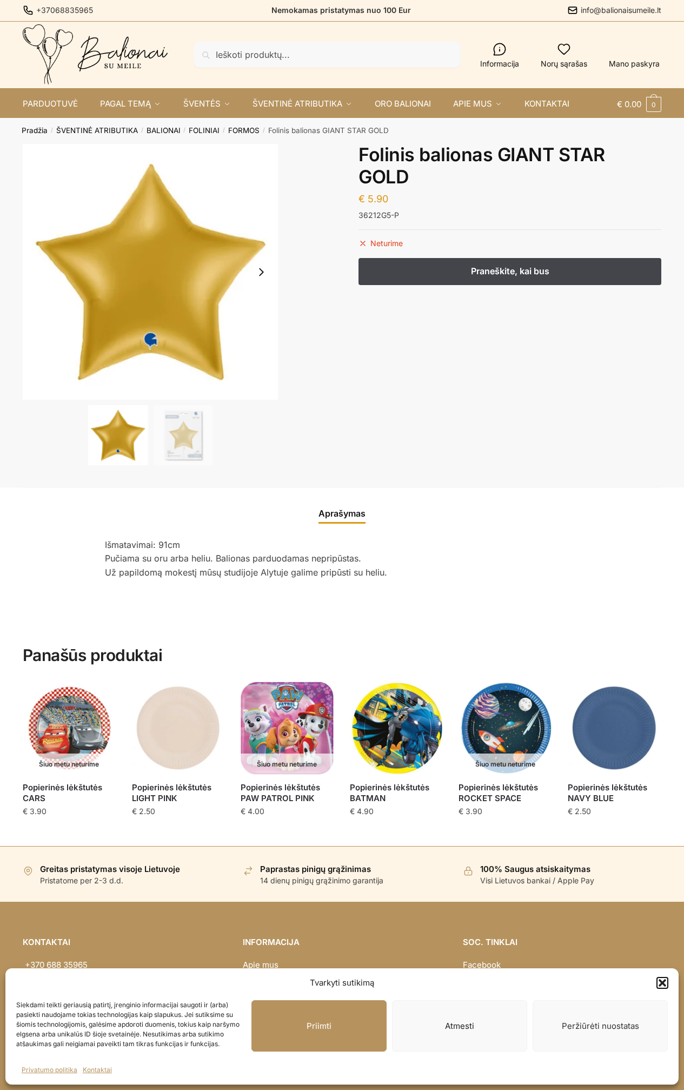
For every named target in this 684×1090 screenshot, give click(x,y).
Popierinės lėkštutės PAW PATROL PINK (280, 792)
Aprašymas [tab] (342, 513)
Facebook (482, 965)
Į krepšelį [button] (178, 832)
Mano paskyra (634, 63)
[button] (662, 982)
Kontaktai (97, 1070)
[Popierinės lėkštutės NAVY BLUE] (614, 728)
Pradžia (35, 130)
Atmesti (459, 1026)
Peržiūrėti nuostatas (600, 1026)
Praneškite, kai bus (69, 832)
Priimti (319, 1026)
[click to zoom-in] (150, 272)
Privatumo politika (49, 1070)
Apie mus (260, 965)
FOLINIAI (204, 130)
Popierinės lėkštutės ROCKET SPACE (498, 792)
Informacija (499, 63)
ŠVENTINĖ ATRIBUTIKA (97, 130)
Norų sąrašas (564, 63)
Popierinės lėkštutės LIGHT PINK (171, 792)
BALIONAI (164, 130)
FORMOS (244, 130)
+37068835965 (64, 10)
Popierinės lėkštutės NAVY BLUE (607, 792)
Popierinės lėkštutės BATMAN (389, 792)
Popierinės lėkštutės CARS (62, 792)
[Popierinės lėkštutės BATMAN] (396, 728)
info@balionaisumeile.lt (621, 10)
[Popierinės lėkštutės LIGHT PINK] (178, 728)
